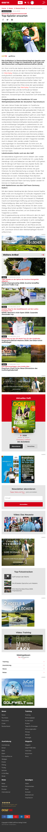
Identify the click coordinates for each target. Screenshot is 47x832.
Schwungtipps (30, 718)
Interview (28, 750)
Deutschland (20, 8)
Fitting (4, 765)
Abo (20, 2)
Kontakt (27, 792)
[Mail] (12, 19)
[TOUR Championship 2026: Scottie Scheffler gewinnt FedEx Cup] (23, 266)
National (4, 786)
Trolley (4, 767)
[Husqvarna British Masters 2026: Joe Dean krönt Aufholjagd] (23, 326)
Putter (4, 762)
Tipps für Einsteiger (31, 726)
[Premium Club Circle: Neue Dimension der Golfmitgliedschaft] (23, 353)
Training (6, 662)
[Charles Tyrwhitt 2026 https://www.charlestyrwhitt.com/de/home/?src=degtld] (23, 384)
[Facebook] (3, 19)
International (6, 792)
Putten (27, 723)
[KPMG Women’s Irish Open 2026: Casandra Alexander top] (23, 296)
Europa (4, 789)
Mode (3, 776)
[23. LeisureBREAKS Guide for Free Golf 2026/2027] (23, 469)
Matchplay (8, 73)
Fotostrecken (29, 786)
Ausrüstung (7, 665)
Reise (5, 672)
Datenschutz (29, 795)
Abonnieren (16, 446)
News (11, 8)
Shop (27, 789)
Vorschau (30, 446)
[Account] (32, 4)
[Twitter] (7, 19)
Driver (4, 748)
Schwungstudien (30, 729)
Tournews (5, 718)
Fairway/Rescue (7, 756)
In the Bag (5, 773)
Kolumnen (28, 753)
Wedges (4, 759)
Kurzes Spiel (29, 720)
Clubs (3, 723)
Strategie (28, 737)
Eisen (3, 753)
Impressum (29, 797)
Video (27, 783)
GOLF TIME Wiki (30, 748)
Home (4, 8)
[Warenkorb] (25, 3)
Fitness (27, 732)
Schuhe (4, 770)
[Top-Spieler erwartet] (23, 524)
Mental (27, 735)
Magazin (28, 745)
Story (27, 756)
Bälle (3, 750)
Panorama (5, 720)
